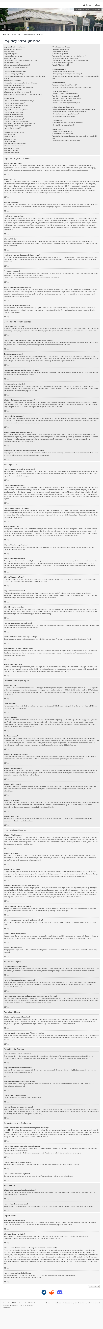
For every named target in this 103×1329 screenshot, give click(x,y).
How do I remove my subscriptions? (65, 116)
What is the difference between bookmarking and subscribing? (74, 109)
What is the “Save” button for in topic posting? (19, 123)
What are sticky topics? (12, 148)
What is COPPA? (9, 51)
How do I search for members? (63, 100)
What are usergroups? (60, 54)
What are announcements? (13, 146)
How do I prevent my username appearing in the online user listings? (24, 77)
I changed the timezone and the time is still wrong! (21, 83)
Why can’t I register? (11, 54)
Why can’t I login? (10, 58)
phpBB (27, 391)
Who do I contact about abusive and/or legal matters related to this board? (75, 137)
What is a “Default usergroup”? (63, 63)
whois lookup (52, 1252)
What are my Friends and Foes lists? (65, 85)
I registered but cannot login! (13, 56)
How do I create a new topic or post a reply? (19, 101)
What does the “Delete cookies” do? (16, 67)
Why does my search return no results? (66, 96)
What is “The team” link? (61, 65)
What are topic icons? (11, 153)
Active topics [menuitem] (96, 10)
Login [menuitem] (98, 5)
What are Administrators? (61, 49)
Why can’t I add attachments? (14, 117)
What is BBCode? (10, 134)
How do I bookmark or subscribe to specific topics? (70, 112)
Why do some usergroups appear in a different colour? (71, 60)
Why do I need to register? (13, 49)
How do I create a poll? (12, 108)
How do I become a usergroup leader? (66, 58)
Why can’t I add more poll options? (16, 110)
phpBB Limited (61, 1222)
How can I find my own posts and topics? (66, 103)
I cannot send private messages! (63, 72)
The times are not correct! (12, 81)
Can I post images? (10, 141)
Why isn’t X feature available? (63, 134)
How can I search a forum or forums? (65, 94)
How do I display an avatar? (13, 90)
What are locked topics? (12, 150)
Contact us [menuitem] (68, 1303)
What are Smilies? (10, 139)
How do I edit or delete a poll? (14, 112)
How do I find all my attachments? (64, 125)
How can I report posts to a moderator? (17, 121)
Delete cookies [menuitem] (80, 1303)
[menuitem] (5, 1307)
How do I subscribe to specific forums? (66, 114)
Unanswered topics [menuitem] (82, 10)
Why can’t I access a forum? (13, 114)
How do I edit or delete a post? (14, 103)
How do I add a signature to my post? (16, 105)
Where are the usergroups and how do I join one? (69, 56)
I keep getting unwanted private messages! (67, 74)
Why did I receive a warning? (14, 119)
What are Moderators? (60, 51)
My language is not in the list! (14, 85)
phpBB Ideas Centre (11, 1238)
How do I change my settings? (14, 74)
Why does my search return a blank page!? (67, 98)
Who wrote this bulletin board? (63, 131)
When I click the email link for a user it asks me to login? (23, 94)
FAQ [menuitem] (3, 29)
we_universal (10, 1305)
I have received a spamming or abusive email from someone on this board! (75, 77)
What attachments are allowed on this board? (68, 123)
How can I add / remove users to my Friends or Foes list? (72, 87)
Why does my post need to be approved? (18, 126)
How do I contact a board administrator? (66, 141)
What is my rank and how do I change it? (18, 92)
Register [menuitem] (88, 5)
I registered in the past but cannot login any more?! (21, 60)
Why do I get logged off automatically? (17, 65)
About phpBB (56, 1225)
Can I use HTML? (10, 137)
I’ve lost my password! (11, 63)
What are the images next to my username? (19, 87)
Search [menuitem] (9, 29)
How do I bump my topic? (12, 128)
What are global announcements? (15, 144)
